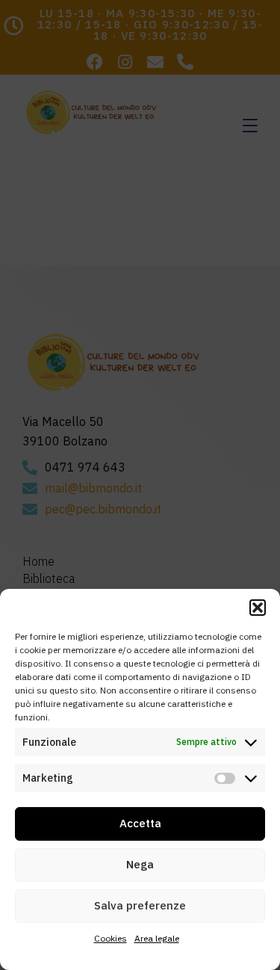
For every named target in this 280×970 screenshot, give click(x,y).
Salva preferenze (140, 905)
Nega (140, 864)
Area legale (156, 938)
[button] (257, 607)
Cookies (110, 938)
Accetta (140, 823)
